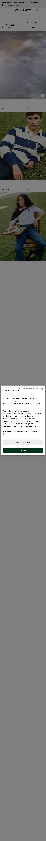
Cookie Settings (23, 442)
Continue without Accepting (31, 388)
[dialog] (23, 420)
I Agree (23, 450)
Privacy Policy (23, 431)
